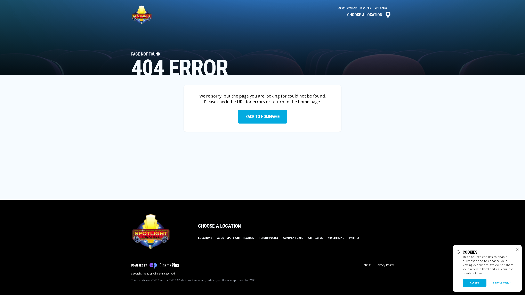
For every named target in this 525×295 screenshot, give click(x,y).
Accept (474, 282)
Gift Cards (381, 7)
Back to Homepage (262, 116)
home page (309, 101)
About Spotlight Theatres (355, 7)
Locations (205, 237)
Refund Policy (268, 237)
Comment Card (293, 237)
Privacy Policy (385, 265)
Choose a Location (364, 14)
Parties (354, 237)
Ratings (367, 265)
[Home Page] (141, 15)
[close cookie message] (517, 249)
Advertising (336, 237)
